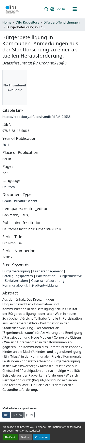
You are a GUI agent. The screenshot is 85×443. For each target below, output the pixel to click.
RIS (6, 415)
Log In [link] (60, 9)
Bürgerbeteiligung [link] (16, 271)
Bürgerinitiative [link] (70, 276)
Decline (25, 437)
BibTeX (17, 415)
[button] (12, 9)
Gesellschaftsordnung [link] (47, 280)
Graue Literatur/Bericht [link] (19, 201)
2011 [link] (5, 145)
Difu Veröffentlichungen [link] (61, 22)
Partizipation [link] (45, 276)
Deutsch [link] (8, 187)
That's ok (10, 437)
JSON (29, 415)
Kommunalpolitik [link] (15, 285)
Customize (41, 437)
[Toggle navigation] (74, 9)
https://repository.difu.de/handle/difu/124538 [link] (36, 117)
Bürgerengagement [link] (48, 271)
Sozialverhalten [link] (16, 280)
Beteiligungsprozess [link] (17, 276)
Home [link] (6, 22)
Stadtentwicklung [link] (44, 285)
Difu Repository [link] (27, 22)
